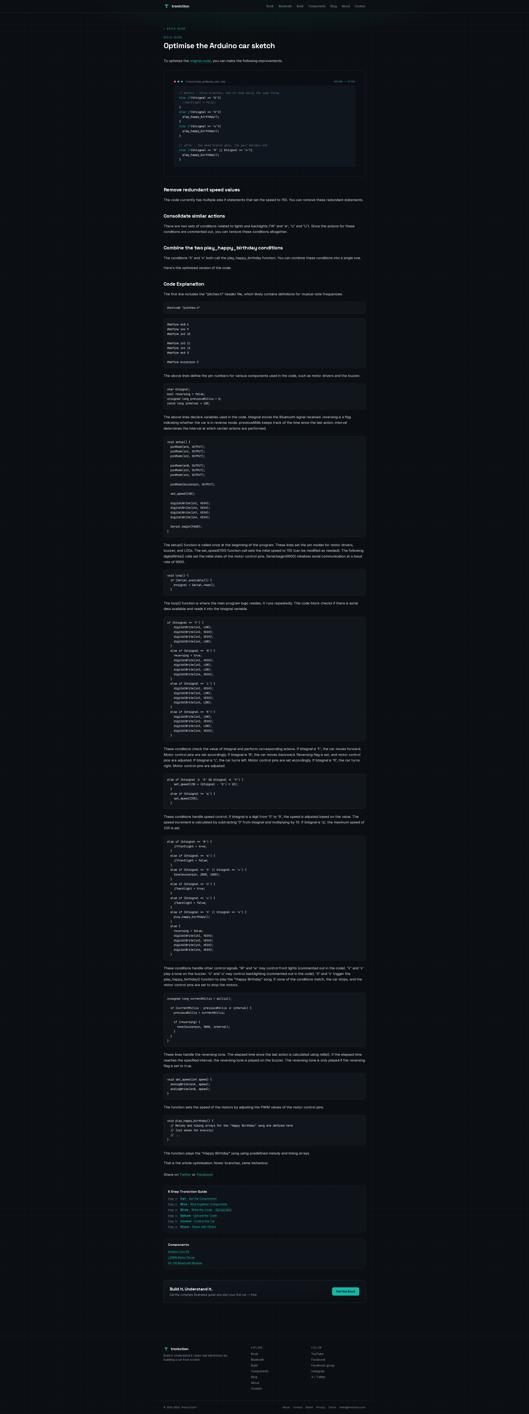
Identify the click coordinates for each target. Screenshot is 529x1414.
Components (317, 6)
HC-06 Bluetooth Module (185, 1263)
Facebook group (323, 1365)
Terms (332, 1407)
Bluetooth (285, 6)
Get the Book (345, 1291)
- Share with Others (192, 1226)
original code (200, 61)
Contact (360, 6)
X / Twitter (318, 1377)
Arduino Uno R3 (178, 1251)
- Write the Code (190, 1209)
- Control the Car (191, 1221)
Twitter (185, 1174)
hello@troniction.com (352, 1407)
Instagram (317, 1371)
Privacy (320, 1407)
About (346, 6)
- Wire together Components (197, 1204)
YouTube (317, 1354)
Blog (334, 6)
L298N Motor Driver (181, 1257)
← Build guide (175, 28)
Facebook (205, 1174)
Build (300, 6)
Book (270, 6)
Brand (309, 1407)
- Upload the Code (192, 1215)
